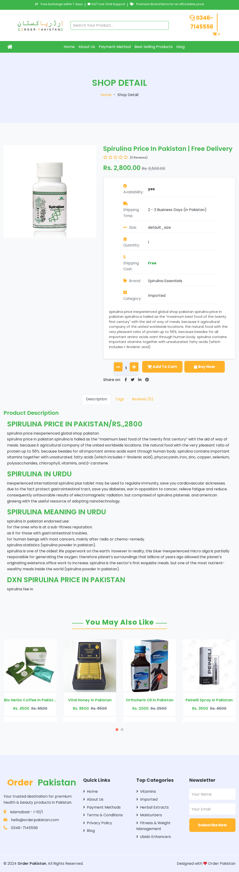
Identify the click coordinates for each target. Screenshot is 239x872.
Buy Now (206, 366)
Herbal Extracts (154, 807)
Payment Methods (104, 807)
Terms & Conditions (105, 815)
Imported (156, 295)
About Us (86, 46)
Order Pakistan (32, 863)
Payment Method (115, 46)
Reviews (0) (142, 399)
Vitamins (148, 791)
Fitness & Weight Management (153, 826)
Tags (119, 399)
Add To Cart (165, 366)
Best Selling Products (153, 46)
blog (180, 46)
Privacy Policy (99, 823)
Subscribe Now (212, 825)
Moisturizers (151, 815)
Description (96, 399)
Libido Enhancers (155, 836)
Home (69, 46)
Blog (91, 830)
